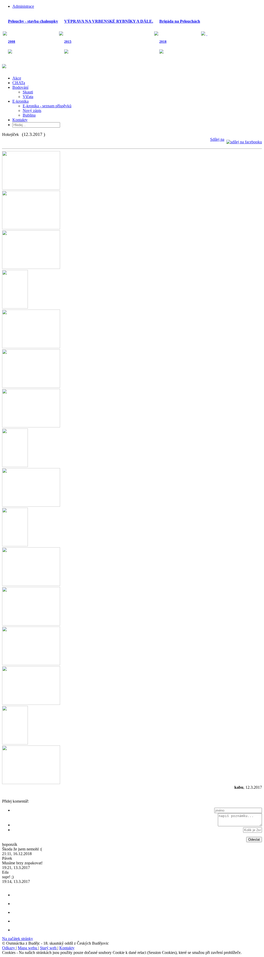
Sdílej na (217, 139)
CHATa (18, 83)
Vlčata (28, 96)
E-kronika (20, 101)
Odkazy (9, 948)
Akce (16, 78)
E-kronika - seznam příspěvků (47, 106)
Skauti (28, 92)
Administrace (23, 6)
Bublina (29, 115)
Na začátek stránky (17, 938)
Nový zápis (32, 110)
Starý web (48, 948)
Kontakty (20, 120)
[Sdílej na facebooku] (244, 139)
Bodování (20, 87)
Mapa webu (28, 948)
